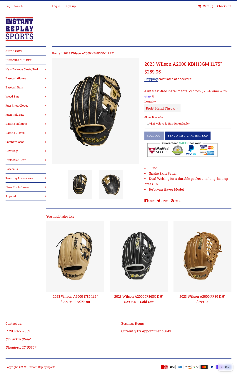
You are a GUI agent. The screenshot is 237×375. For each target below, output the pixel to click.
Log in (56, 6)
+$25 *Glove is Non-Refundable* (169, 123)
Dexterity (150, 101)
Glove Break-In (153, 117)
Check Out (224, 6)
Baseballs (12, 169)
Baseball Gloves (26, 78)
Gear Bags (26, 151)
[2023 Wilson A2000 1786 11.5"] (75, 256)
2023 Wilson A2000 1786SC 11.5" (138, 296)
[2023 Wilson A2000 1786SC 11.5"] (139, 256)
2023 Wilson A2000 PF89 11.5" (202, 296)
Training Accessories (26, 178)
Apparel (26, 196)
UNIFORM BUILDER (19, 60)
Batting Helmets (26, 123)
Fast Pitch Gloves (26, 105)
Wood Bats (26, 96)
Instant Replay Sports (42, 367)
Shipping (151, 79)
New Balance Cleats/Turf (26, 69)
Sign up (70, 6)
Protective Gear (26, 160)
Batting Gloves (26, 132)
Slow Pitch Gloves (26, 187)
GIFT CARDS (14, 51)
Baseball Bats (26, 87)
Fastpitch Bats (26, 114)
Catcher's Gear (26, 142)
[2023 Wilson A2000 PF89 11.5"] (202, 256)
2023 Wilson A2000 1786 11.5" (75, 296)
